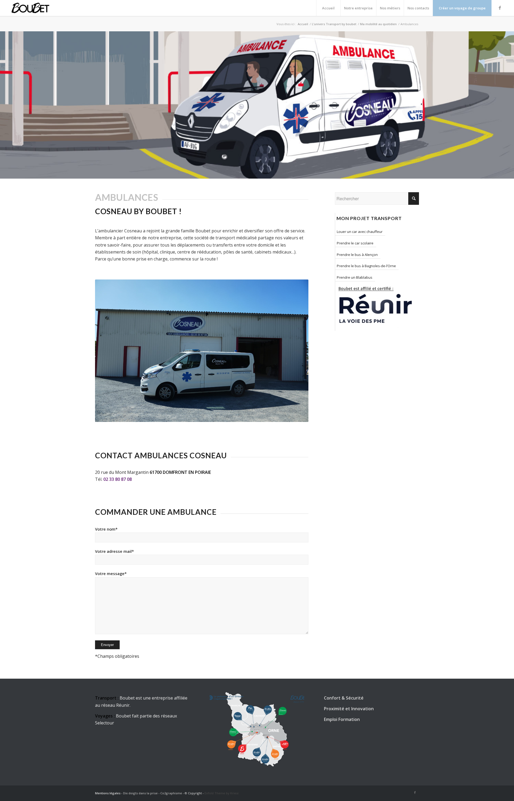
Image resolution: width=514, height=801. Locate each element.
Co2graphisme (171, 793)
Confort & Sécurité (344, 698)
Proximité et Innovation (349, 709)
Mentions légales (107, 793)
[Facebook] (500, 8)
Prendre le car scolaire (355, 243)
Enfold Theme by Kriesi (222, 793)
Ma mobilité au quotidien (378, 24)
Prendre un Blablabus (354, 277)
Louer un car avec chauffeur (360, 231)
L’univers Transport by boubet (334, 24)
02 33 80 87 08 (117, 479)
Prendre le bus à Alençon (357, 254)
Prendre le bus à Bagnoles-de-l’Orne (366, 265)
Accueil (303, 24)
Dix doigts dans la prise (140, 793)
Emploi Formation (342, 719)
